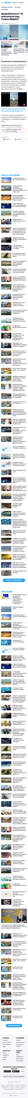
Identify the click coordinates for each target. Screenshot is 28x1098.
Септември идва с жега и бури (19, 471)
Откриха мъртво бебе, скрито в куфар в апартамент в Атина (19, 723)
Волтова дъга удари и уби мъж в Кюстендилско (19, 178)
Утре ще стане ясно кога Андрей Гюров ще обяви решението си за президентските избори (19, 488)
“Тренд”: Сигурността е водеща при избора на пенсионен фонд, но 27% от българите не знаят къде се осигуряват (19, 231)
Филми (4, 1059)
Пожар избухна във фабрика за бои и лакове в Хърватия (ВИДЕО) (19, 854)
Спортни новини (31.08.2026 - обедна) (18, 641)
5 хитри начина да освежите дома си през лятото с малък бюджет (19, 811)
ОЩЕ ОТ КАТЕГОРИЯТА (14, 580)
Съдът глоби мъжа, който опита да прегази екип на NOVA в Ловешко (19, 205)
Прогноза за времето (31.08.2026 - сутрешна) (19, 447)
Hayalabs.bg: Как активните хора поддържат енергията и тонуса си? (19, 772)
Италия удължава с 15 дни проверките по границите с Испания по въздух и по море (19, 198)
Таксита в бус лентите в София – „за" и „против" (19, 369)
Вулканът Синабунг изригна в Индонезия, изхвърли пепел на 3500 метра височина (19, 658)
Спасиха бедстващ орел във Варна (19, 571)
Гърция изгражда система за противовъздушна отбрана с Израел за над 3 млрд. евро (19, 188)
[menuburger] (2, 2)
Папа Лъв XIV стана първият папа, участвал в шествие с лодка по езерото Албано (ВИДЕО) (19, 565)
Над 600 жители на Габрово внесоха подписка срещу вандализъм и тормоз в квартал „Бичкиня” (19, 440)
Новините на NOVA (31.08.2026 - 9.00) (17, 967)
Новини (14, 2)
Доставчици (11, 1086)
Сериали (5, 1057)
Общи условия (23, 1086)
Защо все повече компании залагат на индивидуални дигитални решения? (19, 804)
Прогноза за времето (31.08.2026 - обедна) (18, 649)
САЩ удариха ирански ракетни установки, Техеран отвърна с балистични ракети (18, 1002)
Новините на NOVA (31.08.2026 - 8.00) (17, 1016)
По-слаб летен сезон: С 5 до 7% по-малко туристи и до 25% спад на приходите (19, 353)
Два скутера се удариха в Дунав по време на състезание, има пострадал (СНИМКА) (19, 549)
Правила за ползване (20, 1087)
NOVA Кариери (20, 1058)
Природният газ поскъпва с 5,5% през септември (18, 247)
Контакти (17, 1086)
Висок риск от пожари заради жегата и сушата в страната (18, 304)
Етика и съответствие (8, 1089)
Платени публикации (19, 1089)
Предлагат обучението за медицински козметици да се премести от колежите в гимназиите (19, 362)
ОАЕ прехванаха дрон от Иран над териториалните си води (19, 894)
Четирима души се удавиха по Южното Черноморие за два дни (19, 319)
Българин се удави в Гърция (18, 607)
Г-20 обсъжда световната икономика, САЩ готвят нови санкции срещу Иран (19, 674)
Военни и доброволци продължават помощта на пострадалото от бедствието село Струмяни (19, 287)
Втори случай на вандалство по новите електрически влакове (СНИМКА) (19, 514)
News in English (19, 1060)
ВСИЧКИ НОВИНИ (14, 1025)
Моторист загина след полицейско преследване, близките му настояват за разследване (19, 430)
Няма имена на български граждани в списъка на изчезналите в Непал (19, 756)
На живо (20, 2)
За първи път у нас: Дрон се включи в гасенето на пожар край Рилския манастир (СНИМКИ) (19, 541)
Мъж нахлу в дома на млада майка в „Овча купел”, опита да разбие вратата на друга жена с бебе (19, 412)
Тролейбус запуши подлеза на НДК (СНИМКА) (17, 505)
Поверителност (6, 1087)
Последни (5, 1040)
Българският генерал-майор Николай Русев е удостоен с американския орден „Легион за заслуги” (18, 732)
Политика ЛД (12, 1087)
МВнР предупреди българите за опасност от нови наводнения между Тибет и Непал (19, 788)
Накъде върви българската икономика (19, 326)
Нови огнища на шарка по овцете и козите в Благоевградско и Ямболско (19, 263)
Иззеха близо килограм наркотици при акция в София (18, 532)
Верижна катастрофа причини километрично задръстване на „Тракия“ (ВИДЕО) (19, 480)
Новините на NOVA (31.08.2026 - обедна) (18, 688)
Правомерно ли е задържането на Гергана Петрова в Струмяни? (19, 345)
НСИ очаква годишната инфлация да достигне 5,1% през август (19, 763)
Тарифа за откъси (4, 1086)
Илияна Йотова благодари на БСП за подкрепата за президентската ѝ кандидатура (18, 336)
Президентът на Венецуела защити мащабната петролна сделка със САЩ (18, 708)
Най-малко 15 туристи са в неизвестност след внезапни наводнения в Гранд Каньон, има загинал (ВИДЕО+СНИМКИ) (19, 820)
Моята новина (6, 1044)
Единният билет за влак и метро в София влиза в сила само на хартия (19, 271)
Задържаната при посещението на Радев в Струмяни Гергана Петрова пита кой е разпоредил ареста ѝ (19, 387)
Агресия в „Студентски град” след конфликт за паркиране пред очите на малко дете (19, 421)
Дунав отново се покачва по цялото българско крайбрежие (19, 312)
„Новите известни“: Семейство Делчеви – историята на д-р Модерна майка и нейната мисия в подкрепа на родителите (14, 926)
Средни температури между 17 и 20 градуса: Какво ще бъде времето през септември (19, 557)
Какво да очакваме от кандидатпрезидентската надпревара (19, 395)
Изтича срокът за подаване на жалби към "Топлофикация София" (19, 464)
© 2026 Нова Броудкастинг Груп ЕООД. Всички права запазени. (14, 1093)
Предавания (6, 1055)
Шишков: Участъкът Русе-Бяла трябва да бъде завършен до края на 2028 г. (18, 213)
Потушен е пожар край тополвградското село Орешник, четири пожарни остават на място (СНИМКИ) (19, 497)
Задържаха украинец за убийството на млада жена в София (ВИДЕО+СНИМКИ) (19, 379)
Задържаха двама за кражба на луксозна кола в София (19, 239)
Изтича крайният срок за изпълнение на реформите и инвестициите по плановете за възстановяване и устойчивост (19, 599)
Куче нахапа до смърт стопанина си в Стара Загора (18, 255)
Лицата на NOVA (20, 1042)
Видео (4, 1046)
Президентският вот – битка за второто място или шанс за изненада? (19, 296)
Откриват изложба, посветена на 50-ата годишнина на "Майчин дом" (18, 456)
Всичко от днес (7, 1042)
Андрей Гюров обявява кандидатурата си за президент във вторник (19, 278)
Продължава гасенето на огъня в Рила (18, 402)
